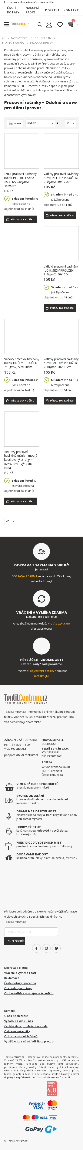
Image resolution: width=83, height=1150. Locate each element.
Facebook (36, 948)
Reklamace (11, 978)
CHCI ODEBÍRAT (16, 941)
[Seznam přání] (59, 24)
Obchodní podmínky (18, 988)
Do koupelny (43, 38)
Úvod (3, 38)
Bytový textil (20, 38)
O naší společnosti (16, 1016)
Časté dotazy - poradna (20, 983)
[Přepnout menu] (6, 24)
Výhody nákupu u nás (18, 1021)
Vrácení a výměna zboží (20, 973)
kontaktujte (41, 676)
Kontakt (71, 10)
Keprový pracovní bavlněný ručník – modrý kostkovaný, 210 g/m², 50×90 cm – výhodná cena (20, 460)
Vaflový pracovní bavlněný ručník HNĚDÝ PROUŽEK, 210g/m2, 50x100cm (21, 363)
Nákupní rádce (32, 10)
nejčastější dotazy (42, 671)
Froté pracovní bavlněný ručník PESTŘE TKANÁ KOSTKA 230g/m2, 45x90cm (20, 180)
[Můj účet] (49, 24)
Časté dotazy (13, 10)
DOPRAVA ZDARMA (24, 576)
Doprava (52, 10)
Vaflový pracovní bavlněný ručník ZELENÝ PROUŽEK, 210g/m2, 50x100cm (61, 178)
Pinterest (56, 948)
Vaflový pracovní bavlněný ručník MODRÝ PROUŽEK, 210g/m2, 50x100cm (61, 363)
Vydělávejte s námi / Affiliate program (30, 1041)
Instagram (46, 948)
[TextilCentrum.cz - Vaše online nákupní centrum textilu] (20, 24)
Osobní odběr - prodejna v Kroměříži (28, 993)
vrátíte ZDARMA (59, 623)
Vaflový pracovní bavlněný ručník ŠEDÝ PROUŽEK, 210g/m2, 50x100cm (61, 270)
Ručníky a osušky (13, 43)
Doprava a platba (16, 968)
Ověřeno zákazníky (17, 1031)
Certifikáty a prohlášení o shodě (25, 1026)
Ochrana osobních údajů (20, 1036)
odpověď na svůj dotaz (52, 830)
